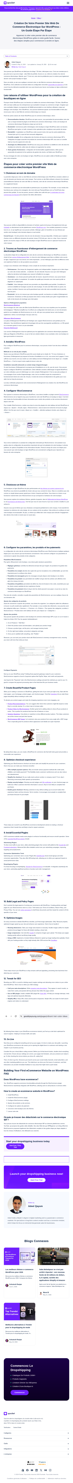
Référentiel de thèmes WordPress (57, 499)
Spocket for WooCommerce (34, 866)
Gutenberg (54, 694)
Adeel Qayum (16, 62)
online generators (26, 910)
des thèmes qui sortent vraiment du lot (52, 488)
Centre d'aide (17, 1427)
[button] (68, 3)
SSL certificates (46, 782)
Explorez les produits (43, 9)
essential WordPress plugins (16, 839)
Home (33, 18)
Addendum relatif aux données (57, 1478)
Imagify (31, 933)
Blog (39, 18)
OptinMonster (40, 856)
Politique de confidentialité (37, 1478)
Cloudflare (54, 940)
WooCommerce (64, 394)
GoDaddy (7, 227)
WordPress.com (41, 227)
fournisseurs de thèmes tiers (16, 501)
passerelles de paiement (55, 84)
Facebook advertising (10, 847)
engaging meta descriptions (39, 988)
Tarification (7, 1427)
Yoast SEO (43, 993)
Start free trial (36, 1180)
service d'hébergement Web (20, 257)
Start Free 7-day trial (15, 1146)
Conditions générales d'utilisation (17, 1478)
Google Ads (62, 845)
